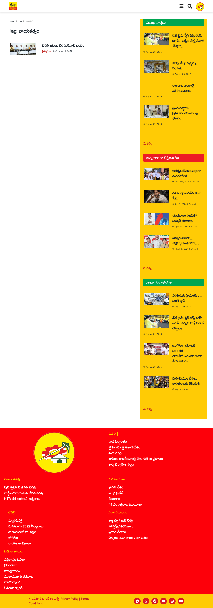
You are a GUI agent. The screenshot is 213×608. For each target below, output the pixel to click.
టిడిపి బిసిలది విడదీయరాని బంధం (63, 45)
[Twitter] (163, 601)
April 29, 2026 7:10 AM (186, 226)
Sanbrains (204, 601)
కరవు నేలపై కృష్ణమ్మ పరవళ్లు (184, 65)
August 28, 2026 (154, 96)
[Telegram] (137, 601)
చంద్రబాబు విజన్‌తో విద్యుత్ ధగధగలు (184, 218)
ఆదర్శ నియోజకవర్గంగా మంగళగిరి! (186, 173)
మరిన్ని (147, 143)
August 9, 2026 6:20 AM (187, 181)
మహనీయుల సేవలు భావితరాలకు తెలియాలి (186, 381)
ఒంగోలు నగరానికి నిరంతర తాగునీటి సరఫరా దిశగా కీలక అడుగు (187, 353)
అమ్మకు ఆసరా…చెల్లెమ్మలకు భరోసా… (185, 240)
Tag (20, 21)
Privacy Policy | (71, 599)
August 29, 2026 (154, 52)
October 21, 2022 (63, 51)
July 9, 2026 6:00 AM (185, 204)
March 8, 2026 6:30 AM (186, 249)
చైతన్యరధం (46, 51)
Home (12, 21)
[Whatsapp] (146, 601)
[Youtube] (181, 601)
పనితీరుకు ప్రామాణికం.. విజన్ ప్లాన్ (187, 298)
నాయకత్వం (30, 21)
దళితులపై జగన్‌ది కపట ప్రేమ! (186, 195)
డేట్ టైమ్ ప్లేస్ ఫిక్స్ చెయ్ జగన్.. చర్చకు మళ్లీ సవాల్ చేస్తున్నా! (188, 40)
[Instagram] (172, 601)
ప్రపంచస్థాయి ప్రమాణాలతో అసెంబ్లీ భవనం (185, 113)
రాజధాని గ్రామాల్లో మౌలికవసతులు (183, 88)
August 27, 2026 (154, 124)
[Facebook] (154, 601)
